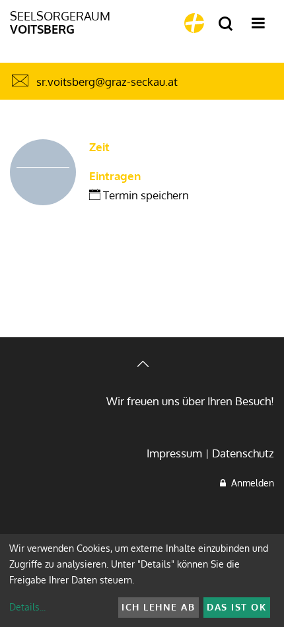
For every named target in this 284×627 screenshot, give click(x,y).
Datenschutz (243, 453)
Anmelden (250, 482)
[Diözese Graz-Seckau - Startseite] (194, 23)
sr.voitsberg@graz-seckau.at (107, 81)
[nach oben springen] (142, 365)
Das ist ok (236, 606)
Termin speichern (144, 195)
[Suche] (225, 24)
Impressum (174, 453)
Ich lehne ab (158, 606)
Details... (27, 606)
